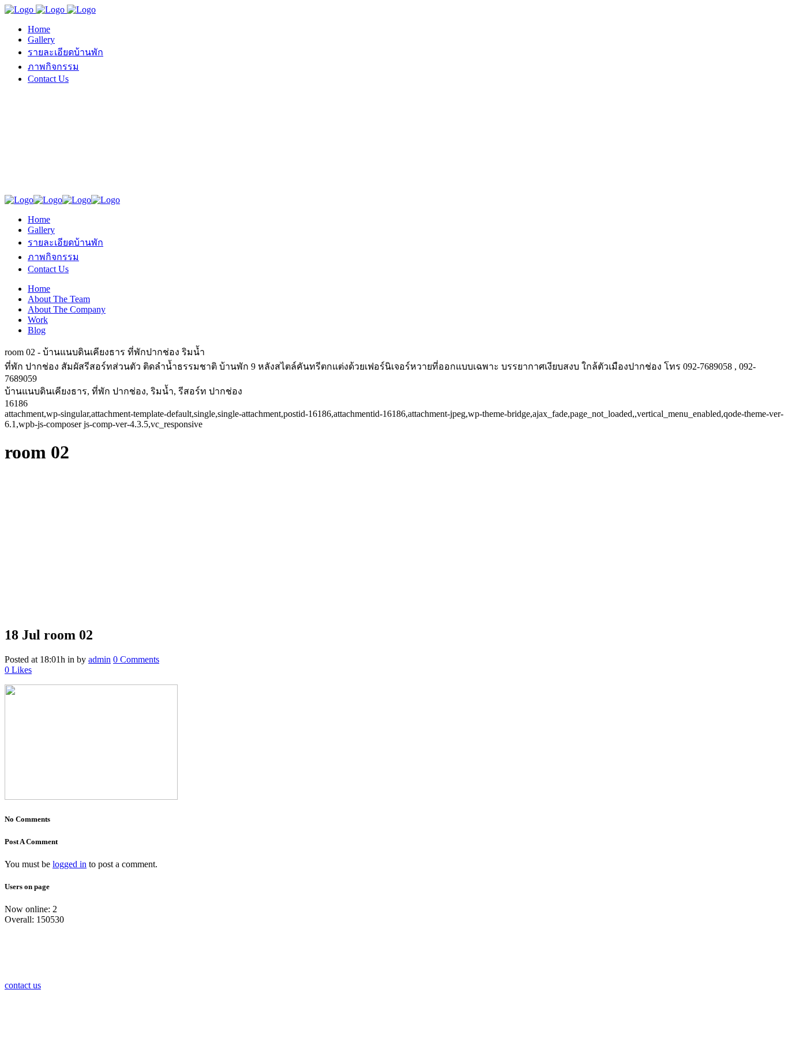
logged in (69, 864)
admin (99, 659)
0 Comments (136, 659)
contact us (23, 985)
